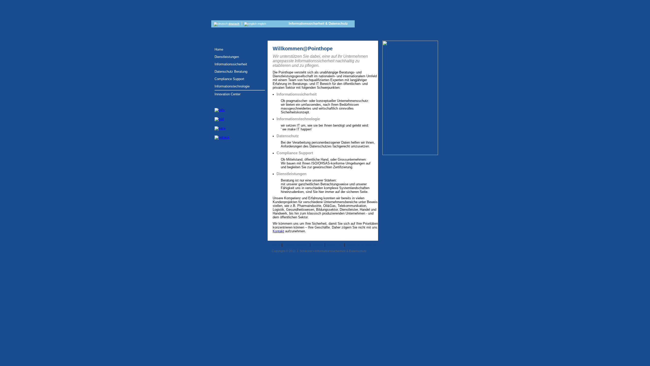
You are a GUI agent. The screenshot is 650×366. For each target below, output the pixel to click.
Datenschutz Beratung (231, 71)
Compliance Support (229, 79)
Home (219, 49)
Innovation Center (227, 94)
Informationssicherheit (231, 64)
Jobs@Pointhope (296, 245)
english (261, 23)
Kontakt (278, 231)
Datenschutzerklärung (362, 245)
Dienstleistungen (227, 57)
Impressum (334, 245)
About (276, 245)
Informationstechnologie (232, 86)
